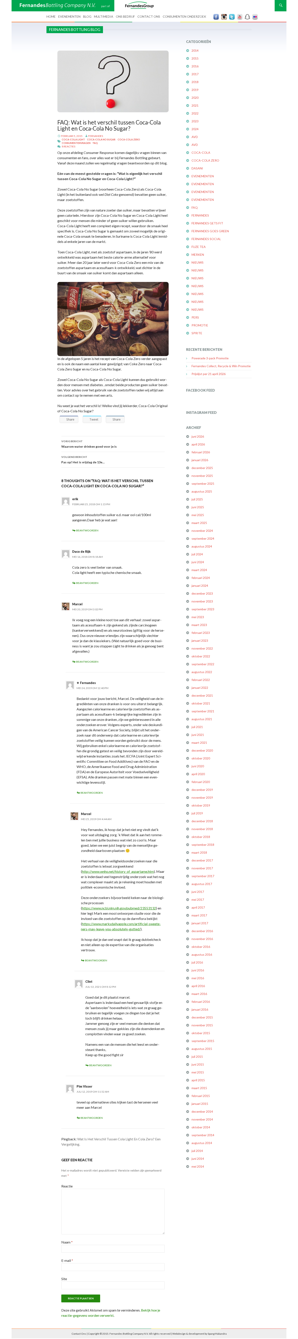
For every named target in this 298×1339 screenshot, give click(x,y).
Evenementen (69, 16)
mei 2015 (198, 1072)
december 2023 (202, 593)
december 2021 (202, 695)
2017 (195, 74)
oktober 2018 (201, 837)
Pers (195, 317)
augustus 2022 (202, 672)
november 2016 (202, 939)
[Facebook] (216, 17)
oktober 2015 (201, 1033)
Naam (67, 1242)
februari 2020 (201, 782)
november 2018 (202, 829)
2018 (195, 82)
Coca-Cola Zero (129, 139)
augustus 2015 (202, 1049)
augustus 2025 (202, 491)
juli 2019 (197, 813)
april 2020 (198, 774)
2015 (195, 58)
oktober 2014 (201, 1127)
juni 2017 (198, 892)
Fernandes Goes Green (210, 231)
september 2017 (203, 876)
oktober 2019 (201, 805)
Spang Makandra (217, 1333)
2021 (195, 105)
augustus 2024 (202, 546)
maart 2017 (199, 915)
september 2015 (203, 1041)
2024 (195, 129)
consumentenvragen (76, 143)
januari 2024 (200, 585)
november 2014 (202, 1119)
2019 (195, 90)
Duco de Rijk (81, 551)
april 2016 (198, 986)
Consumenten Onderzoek (184, 16)
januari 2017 (200, 923)
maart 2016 (199, 994)
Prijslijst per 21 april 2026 (209, 374)
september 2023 (203, 609)
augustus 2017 (202, 884)
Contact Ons (148, 16)
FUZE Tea (199, 247)
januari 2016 (200, 1009)
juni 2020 (198, 766)
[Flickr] (255, 17)
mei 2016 (198, 978)
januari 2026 (200, 460)
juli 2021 (197, 727)
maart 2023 (199, 625)
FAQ (95, 143)
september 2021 (203, 711)
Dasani (197, 168)
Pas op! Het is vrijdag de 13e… (83, 459)
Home (51, 16)
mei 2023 (198, 617)
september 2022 (203, 664)
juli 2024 (197, 554)
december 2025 (202, 468)
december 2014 (202, 1111)
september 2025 (203, 483)
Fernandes (95, 136)
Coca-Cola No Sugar (101, 139)
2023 (195, 121)
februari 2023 (201, 633)
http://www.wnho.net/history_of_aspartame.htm (118, 871)
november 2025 (202, 476)
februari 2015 (201, 1096)
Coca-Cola (201, 152)
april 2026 (198, 444)
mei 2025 (198, 515)
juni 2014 (198, 1158)
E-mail (67, 1260)
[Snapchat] (247, 16)
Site (64, 1279)
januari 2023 (200, 640)
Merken (198, 254)
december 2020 (202, 750)
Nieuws (198, 262)
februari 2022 (201, 680)
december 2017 (202, 860)
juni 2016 (198, 970)
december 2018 (202, 821)
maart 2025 (199, 523)
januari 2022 (200, 687)
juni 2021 (198, 735)
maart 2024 (199, 570)
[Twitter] (232, 17)
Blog (87, 16)
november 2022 (202, 648)
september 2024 (203, 538)
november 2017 (202, 868)
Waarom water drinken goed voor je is (89, 444)
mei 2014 (198, 1166)
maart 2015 (199, 1088)
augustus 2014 (202, 1143)
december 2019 (202, 789)
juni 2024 (198, 562)
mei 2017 (198, 899)
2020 (195, 97)
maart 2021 (199, 742)
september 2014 (203, 1135)
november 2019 (202, 797)
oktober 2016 (201, 946)
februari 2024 (201, 578)
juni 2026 (198, 436)
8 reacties (68, 146)
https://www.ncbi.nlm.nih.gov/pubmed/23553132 (119, 908)
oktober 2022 (201, 656)
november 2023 (202, 601)
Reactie (67, 1186)
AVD (195, 137)
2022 (195, 113)
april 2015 (198, 1080)
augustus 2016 (202, 954)
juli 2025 (197, 499)
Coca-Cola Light (73, 139)
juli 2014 (197, 1151)
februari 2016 (201, 1001)
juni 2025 (198, 507)
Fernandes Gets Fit (207, 223)
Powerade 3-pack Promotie (210, 358)
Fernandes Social (206, 239)
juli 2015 (197, 1056)
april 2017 (198, 907)
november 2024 (202, 530)
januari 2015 (200, 1103)
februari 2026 (201, 452)
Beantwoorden (87, 530)
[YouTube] (240, 17)
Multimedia (103, 16)
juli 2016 (197, 962)
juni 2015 (198, 1064)
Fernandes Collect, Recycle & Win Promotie (221, 366)
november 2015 (202, 1025)
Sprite (197, 333)
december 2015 (202, 1017)
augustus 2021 (202, 719)
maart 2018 (199, 852)
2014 (195, 50)
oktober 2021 (201, 703)
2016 (195, 66)
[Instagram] (224, 17)
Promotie (200, 325)
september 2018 (203, 844)
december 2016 (202, 931)
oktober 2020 (201, 758)
